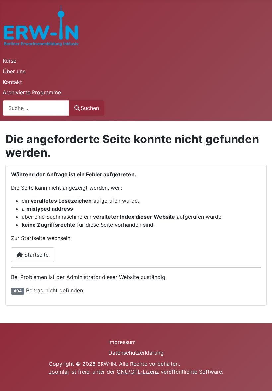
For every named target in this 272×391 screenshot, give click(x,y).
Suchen (90, 108)
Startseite (36, 254)
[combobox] (36, 107)
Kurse (9, 60)
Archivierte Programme (32, 92)
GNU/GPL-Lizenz (138, 371)
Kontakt (12, 82)
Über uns (14, 71)
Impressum (122, 342)
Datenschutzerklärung (136, 352)
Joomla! (59, 371)
